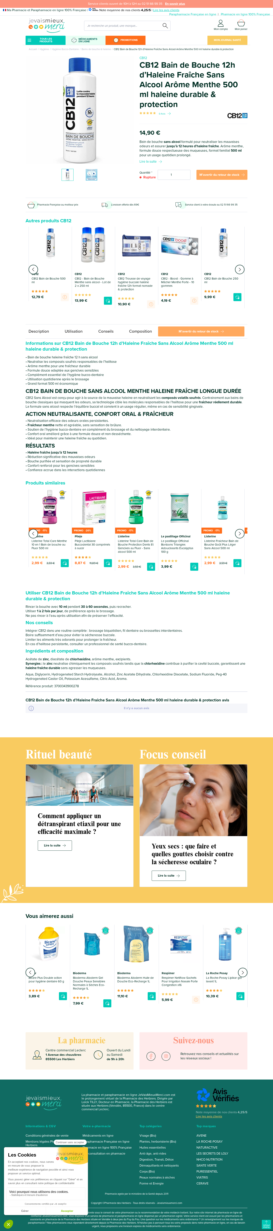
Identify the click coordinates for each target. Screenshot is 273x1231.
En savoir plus (175, 4)
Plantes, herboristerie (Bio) (157, 1142)
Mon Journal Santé (227, 40)
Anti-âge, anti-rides (152, 1154)
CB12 (143, 58)
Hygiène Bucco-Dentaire (65, 49)
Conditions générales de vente (47, 1136)
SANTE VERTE (206, 1166)
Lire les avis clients (166, 10)
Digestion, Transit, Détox (156, 1160)
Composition (140, 331)
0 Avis (162, 113)
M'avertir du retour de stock (219, 175)
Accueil (33, 49)
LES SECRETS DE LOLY (212, 1154)
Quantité (144, 172)
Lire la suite (148, 161)
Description (39, 331)
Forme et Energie (151, 1184)
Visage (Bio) (147, 1136)
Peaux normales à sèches (157, 1178)
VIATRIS (202, 1178)
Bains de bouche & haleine (96, 49)
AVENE (201, 1136)
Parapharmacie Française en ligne (192, 14)
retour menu (266, 1226)
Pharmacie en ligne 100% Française (245, 14)
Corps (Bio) (147, 1172)
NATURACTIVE (206, 1148)
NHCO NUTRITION (209, 1160)
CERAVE (202, 1184)
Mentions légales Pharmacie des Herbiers (48, 1143)
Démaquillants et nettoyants (159, 1166)
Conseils (106, 331)
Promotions (129, 40)
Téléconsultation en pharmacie (104, 1154)
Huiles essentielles (152, 1148)
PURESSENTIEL (207, 1172)
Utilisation (74, 331)
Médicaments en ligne (88, 40)
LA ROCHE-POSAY (209, 1142)
